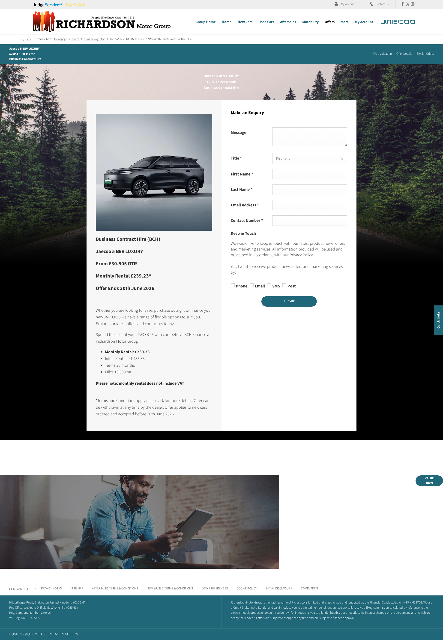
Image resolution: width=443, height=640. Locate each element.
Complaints (309, 588)
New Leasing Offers (94, 39)
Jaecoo (75, 39)
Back (28, 39)
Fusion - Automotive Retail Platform (44, 634)
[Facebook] (402, 4)
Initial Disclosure (279, 588)
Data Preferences (215, 588)
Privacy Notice (52, 588)
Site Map (77, 588)
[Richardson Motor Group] (101, 21)
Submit (289, 301)
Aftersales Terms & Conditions (115, 588)
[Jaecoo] (398, 22)
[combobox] (309, 158)
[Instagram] (412, 4)
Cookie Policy (246, 588)
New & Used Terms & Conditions (170, 588)
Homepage (60, 39)
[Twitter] (407, 4)
